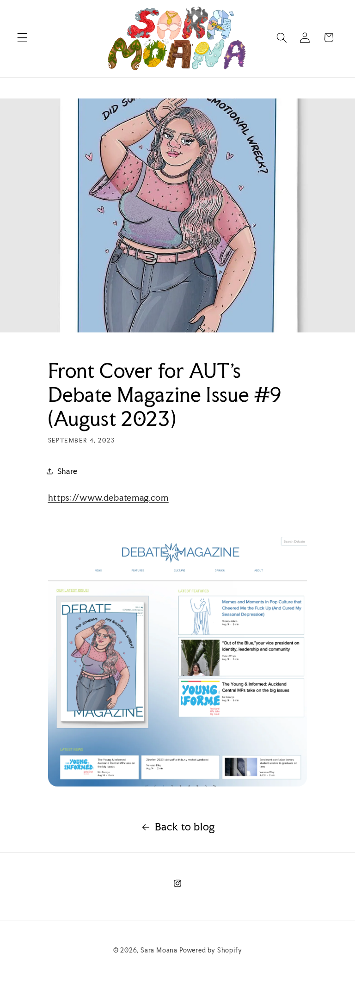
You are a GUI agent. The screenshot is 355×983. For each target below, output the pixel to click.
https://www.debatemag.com (108, 497)
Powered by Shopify (210, 950)
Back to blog (185, 827)
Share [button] (67, 471)
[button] (22, 37)
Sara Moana (159, 950)
